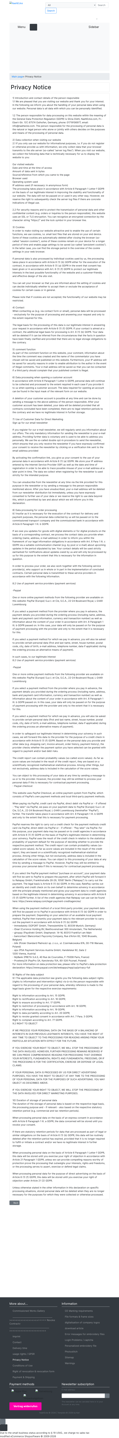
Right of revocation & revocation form (32, 1371)
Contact (16, 1342)
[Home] (71, 17)
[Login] (107, 1395)
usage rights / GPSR (23, 1353)
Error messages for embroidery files (83, 1334)
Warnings (69, 1363)
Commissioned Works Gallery (28, 1310)
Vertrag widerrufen (25, 1406)
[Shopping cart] (105, 17)
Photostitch (70, 1351)
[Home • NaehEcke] (24, 10)
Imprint (15, 1336)
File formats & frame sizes (78, 1316)
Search (51, 10)
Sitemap (68, 1357)
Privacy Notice (20, 1359)
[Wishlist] (97, 17)
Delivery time (19, 1348)
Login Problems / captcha (78, 1339)
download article (73, 1328)
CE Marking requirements (78, 1310)
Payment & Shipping (23, 1377)
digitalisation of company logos (81, 1322)
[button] (79, 17)
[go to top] (3, 1421)
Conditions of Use (22, 1365)
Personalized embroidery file (79, 1345)
